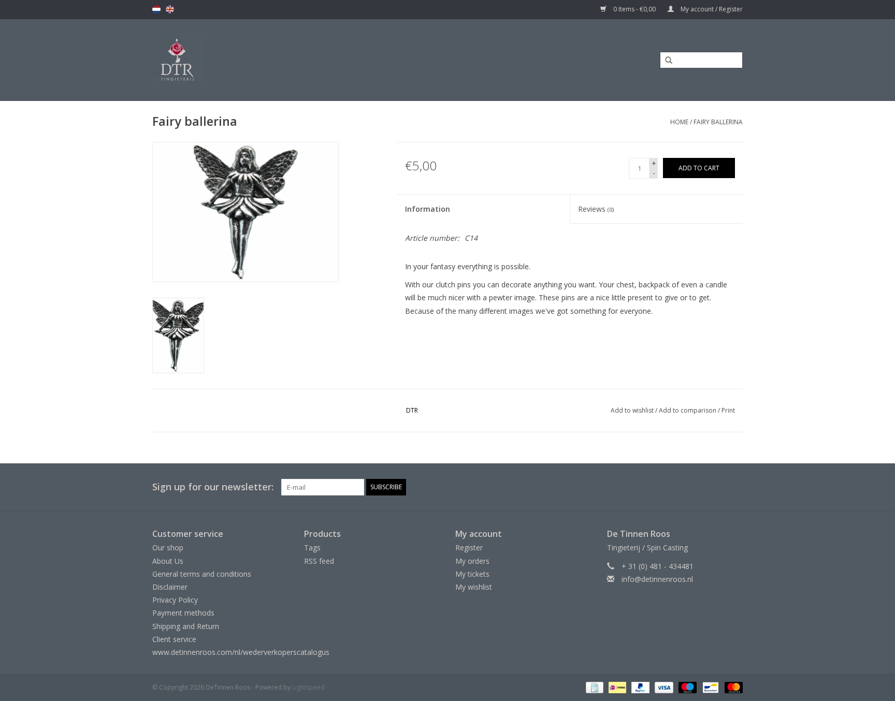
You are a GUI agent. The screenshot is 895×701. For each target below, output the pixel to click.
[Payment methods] (593, 686)
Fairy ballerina (718, 122)
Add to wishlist (632, 410)
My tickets (472, 574)
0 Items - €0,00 (634, 9)
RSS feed (319, 561)
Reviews (596, 209)
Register (469, 547)
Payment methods (183, 613)
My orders (472, 561)
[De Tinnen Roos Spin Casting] (259, 60)
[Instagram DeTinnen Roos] (734, 487)
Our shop (167, 547)
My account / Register (711, 9)
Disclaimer (169, 587)
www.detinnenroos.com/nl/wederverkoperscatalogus (240, 652)
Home (679, 122)
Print (728, 410)
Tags (312, 547)
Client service (174, 639)
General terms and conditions (201, 574)
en (170, 9)
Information (427, 209)
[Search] (665, 60)
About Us (167, 561)
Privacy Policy (175, 600)
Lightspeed (308, 687)
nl (156, 9)
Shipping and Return (185, 626)
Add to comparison (688, 410)
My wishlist (473, 587)
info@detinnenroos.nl (657, 579)
